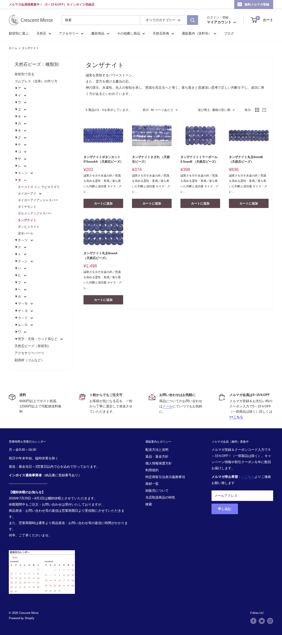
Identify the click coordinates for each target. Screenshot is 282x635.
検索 (148, 504)
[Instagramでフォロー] (270, 621)
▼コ (18, 151)
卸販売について (157, 490)
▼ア (18, 88)
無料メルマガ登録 (257, 4)
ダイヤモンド (27, 206)
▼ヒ (18, 275)
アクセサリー (69, 33)
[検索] (192, 20)
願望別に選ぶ (19, 33)
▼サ (18, 158)
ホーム (13, 48)
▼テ (18, 247)
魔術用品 (97, 33)
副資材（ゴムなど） (29, 360)
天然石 (41, 33)
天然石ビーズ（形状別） (33, 346)
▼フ (18, 282)
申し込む (224, 509)
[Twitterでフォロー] (262, 621)
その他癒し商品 (128, 33)
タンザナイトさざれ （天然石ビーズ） (151, 159)
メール (168, 406)
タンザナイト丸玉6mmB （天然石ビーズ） (246, 159)
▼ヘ (18, 289)
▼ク (18, 137)
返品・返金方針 (157, 456)
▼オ (18, 116)
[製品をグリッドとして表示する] (257, 110)
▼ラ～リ (22, 318)
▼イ (18, 95)
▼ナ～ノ (22, 261)
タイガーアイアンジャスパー (38, 200)
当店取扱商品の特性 (160, 497)
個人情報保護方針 (158, 463)
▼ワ (18, 332)
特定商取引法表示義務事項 (165, 477)
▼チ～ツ (22, 240)
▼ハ (18, 268)
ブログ (229, 33)
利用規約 (152, 470)
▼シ (18, 166)
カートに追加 (103, 203)
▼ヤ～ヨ (22, 311)
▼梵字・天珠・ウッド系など (36, 339)
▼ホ (18, 296)
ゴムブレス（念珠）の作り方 (36, 81)
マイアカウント (219, 22)
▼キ (18, 130)
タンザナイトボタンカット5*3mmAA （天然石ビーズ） (103, 159)
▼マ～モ (22, 303)
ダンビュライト (28, 226)
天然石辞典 (161, 33)
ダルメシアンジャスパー (35, 213)
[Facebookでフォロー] (253, 621)
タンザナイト (30, 48)
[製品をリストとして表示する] (264, 110)
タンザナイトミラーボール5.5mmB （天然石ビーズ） (199, 159)
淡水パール (25, 233)
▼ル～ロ (22, 325)
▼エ (18, 109)
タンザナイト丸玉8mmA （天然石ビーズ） (100, 255)
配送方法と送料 (157, 449)
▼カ (18, 123)
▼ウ (18, 102)
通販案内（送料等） (197, 33)
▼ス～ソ (22, 173)
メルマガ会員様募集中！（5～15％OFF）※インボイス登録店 (52, 4)
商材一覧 (152, 484)
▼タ (18, 180)
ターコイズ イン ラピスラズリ (39, 187)
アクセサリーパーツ (29, 353)
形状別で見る (24, 74)
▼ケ (18, 144)
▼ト (18, 254)
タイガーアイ (27, 193)
